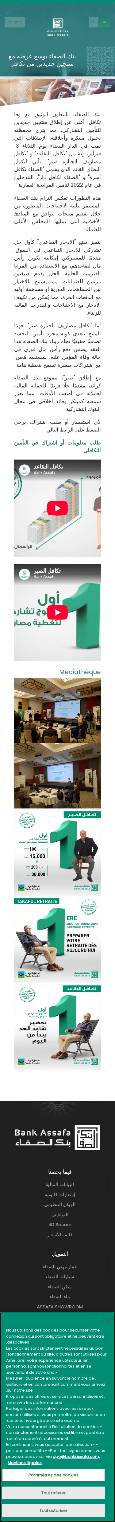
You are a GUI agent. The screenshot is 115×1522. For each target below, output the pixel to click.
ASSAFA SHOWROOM (60, 1306)
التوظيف (60, 1214)
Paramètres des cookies (54, 1475)
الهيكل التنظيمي (59, 1204)
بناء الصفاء (60, 1296)
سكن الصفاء (60, 1286)
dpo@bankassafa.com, (76, 1456)
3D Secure (59, 1224)
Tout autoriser (54, 1510)
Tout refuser (53, 1493)
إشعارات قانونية (60, 1194)
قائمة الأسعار (59, 1234)
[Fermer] (107, 1321)
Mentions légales (25, 1463)
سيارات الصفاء (59, 1276)
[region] (57, 1417)
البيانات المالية (60, 1184)
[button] (57, 710)
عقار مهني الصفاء (60, 1266)
